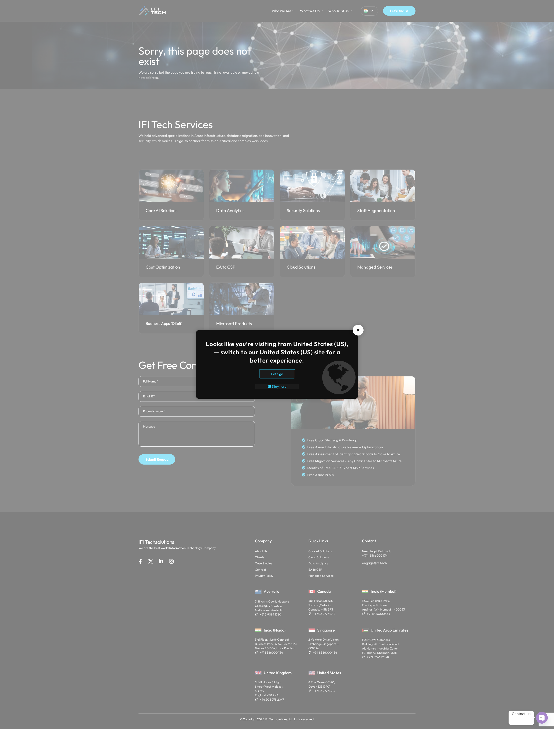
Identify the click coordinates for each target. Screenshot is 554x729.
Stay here (279, 386)
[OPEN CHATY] (542, 718)
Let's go (277, 374)
